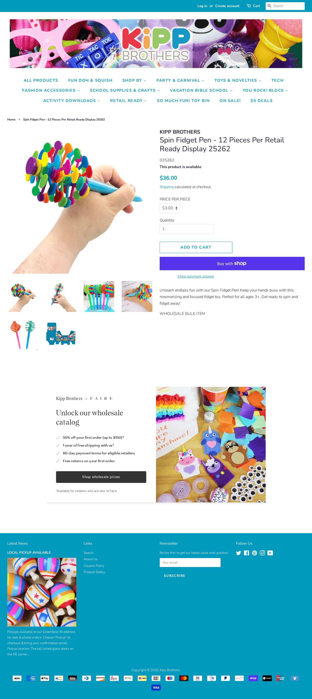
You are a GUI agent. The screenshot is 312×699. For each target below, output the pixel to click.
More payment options (196, 276)
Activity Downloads (70, 100)
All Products (41, 80)
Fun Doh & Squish (90, 80)
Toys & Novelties (236, 80)
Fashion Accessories (49, 90)
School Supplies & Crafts (123, 90)
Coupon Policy (94, 565)
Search (89, 552)
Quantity (167, 220)
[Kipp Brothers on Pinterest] (254, 554)
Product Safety (94, 572)
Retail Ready (127, 100)
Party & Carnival (179, 80)
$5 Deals (262, 100)
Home (11, 119)
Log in (202, 6)
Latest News (17, 543)
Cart (256, 6)
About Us (91, 559)
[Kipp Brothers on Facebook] (246, 554)
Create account (227, 6)
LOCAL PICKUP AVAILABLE (29, 552)
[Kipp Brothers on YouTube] (270, 554)
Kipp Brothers (170, 670)
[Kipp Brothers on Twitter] (238, 554)
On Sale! (230, 100)
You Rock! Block (264, 90)
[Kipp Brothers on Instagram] (262, 554)
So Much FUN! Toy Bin (183, 100)
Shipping (167, 186)
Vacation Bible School (200, 90)
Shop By (133, 80)
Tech (277, 80)
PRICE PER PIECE (175, 199)
